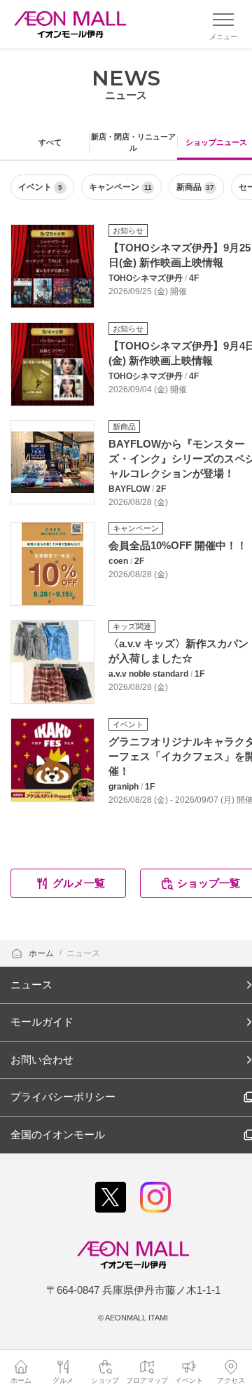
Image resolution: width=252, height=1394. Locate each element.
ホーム (42, 953)
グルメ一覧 (78, 883)
